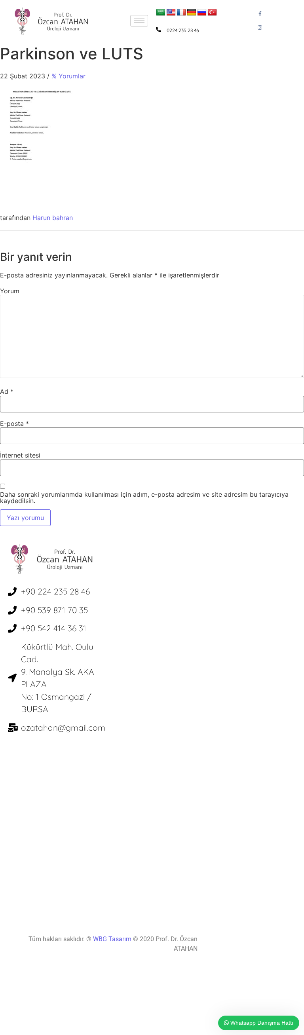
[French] (181, 13)
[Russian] (202, 13)
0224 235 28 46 (183, 30)
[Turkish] (212, 13)
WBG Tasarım (113, 939)
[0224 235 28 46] (158, 29)
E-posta (14, 423)
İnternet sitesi (20, 455)
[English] (171, 13)
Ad (6, 391)
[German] (191, 13)
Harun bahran (52, 218)
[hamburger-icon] (139, 21)
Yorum (9, 291)
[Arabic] (160, 13)
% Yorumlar (68, 76)
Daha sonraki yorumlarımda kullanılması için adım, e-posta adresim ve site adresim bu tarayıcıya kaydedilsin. (144, 497)
